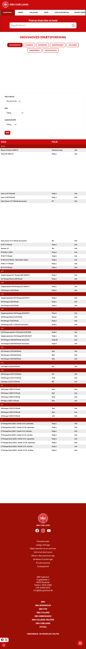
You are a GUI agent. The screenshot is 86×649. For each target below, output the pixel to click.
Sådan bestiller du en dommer (43, 549)
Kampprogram (57, 45)
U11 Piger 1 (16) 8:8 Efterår (10, 366)
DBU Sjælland (43, 623)
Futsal (43, 627)
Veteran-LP (5, 248)
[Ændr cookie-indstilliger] (3, 645)
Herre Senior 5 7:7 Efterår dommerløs (14, 241)
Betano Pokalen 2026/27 (9, 150)
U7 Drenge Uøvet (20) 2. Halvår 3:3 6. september (17, 439)
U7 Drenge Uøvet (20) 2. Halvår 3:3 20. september (18, 442)
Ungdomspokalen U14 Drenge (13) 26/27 (15, 313)
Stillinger (73, 45)
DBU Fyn (43, 609)
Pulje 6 (54, 343)
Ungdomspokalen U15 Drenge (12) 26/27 (15, 298)
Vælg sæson (9, 97)
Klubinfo (29, 45)
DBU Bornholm (43, 606)
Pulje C (54, 332)
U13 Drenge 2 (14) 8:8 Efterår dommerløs (15, 340)
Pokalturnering (57, 150)
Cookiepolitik (43, 567)
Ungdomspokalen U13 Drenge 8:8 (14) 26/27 (16, 336)
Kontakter (42, 45)
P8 (53, 241)
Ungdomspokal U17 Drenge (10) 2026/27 (15, 275)
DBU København (43, 616)
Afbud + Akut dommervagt (43, 556)
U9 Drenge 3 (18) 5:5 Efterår (10, 397)
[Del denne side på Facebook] (2, 640)
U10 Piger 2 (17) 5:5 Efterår (10, 382)
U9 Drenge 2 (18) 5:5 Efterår (10, 393)
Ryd (7, 133)
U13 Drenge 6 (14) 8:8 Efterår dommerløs (15, 343)
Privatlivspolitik (43, 563)
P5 (53, 201)
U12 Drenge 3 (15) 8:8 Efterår (11, 359)
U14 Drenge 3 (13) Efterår (10, 321)
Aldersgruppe (10, 120)
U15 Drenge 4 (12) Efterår (10, 305)
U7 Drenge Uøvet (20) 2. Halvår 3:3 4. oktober (16, 446)
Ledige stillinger (43, 545)
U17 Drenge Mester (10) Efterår (11, 279)
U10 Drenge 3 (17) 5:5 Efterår (11, 378)
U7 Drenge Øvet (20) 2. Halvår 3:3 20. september (17, 427)
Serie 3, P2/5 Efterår (8, 197)
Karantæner (34, 50)
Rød (53, 351)
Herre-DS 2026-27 (7, 154)
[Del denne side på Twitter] (6, 640)
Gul (53, 374)
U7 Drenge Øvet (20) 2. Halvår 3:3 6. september (17, 423)
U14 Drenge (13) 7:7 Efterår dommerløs (14, 324)
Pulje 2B (55, 340)
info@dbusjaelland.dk (43, 591)
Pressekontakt (43, 541)
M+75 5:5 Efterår (6, 267)
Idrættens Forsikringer (43, 559)
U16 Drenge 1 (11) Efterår (10, 290)
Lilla (53, 416)
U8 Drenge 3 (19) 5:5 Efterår (10, 416)
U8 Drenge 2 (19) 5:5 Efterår (10, 412)
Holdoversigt (14, 45)
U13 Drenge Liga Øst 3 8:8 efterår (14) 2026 (16, 332)
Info (75, 150)
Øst (53, 248)
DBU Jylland (43, 613)
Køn (6, 108)
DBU (43, 602)
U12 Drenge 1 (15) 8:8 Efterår (11, 351)
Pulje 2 (54, 193)
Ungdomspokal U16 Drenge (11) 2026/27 (15, 286)
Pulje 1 (54, 154)
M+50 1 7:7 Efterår (7, 264)
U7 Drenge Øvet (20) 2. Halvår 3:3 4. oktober (16, 431)
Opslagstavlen (51, 50)
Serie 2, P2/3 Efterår (8, 193)
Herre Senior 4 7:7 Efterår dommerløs (14, 201)
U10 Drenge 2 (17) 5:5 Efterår (11, 374)
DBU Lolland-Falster (43, 620)
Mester (54, 317)
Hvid (53, 378)
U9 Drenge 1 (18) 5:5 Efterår (10, 389)
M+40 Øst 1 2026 (7, 252)
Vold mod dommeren (43, 552)
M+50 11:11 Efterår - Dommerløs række (14, 260)
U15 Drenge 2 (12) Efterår (10, 302)
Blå (53, 366)
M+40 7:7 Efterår (6, 256)
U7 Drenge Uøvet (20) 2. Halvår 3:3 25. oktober (17, 450)
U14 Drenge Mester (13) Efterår (11, 317)
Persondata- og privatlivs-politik (43, 634)
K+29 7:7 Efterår (6, 244)
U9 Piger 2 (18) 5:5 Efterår (10, 401)
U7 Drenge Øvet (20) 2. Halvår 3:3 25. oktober (17, 435)
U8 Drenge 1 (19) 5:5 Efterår (10, 408)
